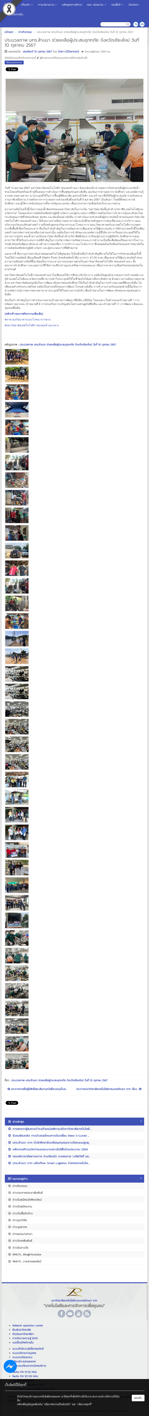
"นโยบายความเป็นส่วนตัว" (57, 1404)
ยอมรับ (138, 1398)
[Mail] (70, 1313)
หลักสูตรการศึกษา (72, 5)
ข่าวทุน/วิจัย (19, 1220)
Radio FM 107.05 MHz (25, 1376)
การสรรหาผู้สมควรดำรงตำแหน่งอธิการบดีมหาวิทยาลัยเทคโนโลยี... (51, 1128)
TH (135, 24)
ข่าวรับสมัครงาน (21, 1206)
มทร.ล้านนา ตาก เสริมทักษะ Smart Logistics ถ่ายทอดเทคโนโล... (50, 1163)
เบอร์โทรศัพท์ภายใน (23, 1343)
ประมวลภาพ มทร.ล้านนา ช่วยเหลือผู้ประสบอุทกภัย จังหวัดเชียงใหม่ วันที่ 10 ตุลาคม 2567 (68, 345)
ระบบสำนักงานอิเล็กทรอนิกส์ (27, 1349)
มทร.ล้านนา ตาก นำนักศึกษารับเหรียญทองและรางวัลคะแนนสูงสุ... (50, 1142)
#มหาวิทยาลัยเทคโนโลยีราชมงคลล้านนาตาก (32, 325)
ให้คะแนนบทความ (14, 62)
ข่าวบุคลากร (19, 1227)
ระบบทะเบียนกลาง (22, 1357)
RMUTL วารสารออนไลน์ (26, 1261)
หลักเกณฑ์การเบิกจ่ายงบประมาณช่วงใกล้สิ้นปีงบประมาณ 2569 (49, 1149)
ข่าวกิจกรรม (19, 1186)
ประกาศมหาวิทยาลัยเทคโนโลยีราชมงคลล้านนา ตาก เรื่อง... (107, 1089)
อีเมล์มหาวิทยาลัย (21, 1330)
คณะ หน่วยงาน (95, 5)
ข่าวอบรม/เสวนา (21, 1234)
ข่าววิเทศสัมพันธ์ (21, 1240)
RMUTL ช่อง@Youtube (26, 1254)
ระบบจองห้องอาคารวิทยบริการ (29, 1366)
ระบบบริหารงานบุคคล (24, 1353)
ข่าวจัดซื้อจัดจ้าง (22, 1213)
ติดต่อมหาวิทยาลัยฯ (23, 1334)
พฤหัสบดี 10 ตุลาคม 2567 (37, 52)
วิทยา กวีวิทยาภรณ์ (68, 52)
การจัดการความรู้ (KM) (25, 1338)
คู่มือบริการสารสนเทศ (24, 1361)
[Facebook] (61, 1313)
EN (142, 24)
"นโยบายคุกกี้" (84, 1404)
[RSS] (87, 1313)
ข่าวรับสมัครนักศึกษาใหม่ (26, 1199)
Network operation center (27, 1325)
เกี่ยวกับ (25, 5)
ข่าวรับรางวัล (19, 1247)
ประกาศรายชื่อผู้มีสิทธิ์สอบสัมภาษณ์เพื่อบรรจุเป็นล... (38, 1089)
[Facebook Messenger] (10, 1366)
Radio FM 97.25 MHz (24, 1372)
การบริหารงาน (46, 5)
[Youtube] (78, 1313)
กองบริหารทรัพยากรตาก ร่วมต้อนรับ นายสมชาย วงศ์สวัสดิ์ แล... (50, 1156)
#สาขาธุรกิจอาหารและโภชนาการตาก (28, 319)
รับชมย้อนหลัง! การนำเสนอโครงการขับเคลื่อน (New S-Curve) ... (50, 1135)
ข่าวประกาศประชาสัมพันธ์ (27, 1192)
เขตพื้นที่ (115, 5)
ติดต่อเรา (134, 5)
